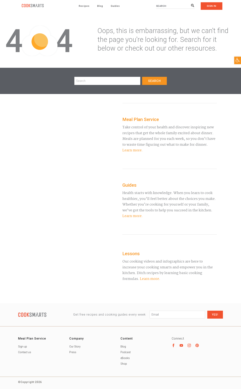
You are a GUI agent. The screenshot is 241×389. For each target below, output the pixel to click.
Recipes (84, 6)
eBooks (125, 358)
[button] (237, 60)
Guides (115, 6)
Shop (123, 363)
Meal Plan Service (140, 119)
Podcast (125, 352)
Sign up (22, 346)
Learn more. (132, 150)
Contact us (24, 352)
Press (72, 352)
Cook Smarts (37, 6)
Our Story (75, 346)
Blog (100, 6)
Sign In (211, 6)
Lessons (131, 253)
